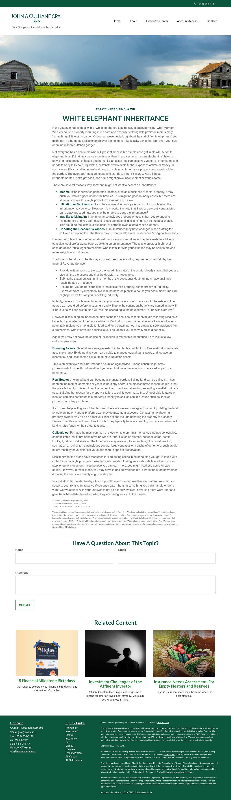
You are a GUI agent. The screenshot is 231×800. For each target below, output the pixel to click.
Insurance (71, 738)
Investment (72, 731)
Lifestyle (70, 749)
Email (122, 550)
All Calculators (74, 760)
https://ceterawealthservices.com (178, 771)
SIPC (172, 754)
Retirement (72, 727)
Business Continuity (143, 792)
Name (19, 550)
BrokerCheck (163, 722)
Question (21, 573)
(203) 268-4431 (207, 3)
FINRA (167, 754)
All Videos (71, 756)
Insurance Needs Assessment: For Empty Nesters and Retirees (184, 683)
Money (69, 745)
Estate (69, 735)
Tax (68, 742)
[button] (133, 21)
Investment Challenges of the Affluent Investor (115, 683)
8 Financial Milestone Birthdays (47, 680)
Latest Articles (74, 753)
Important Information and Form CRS (117, 792)
